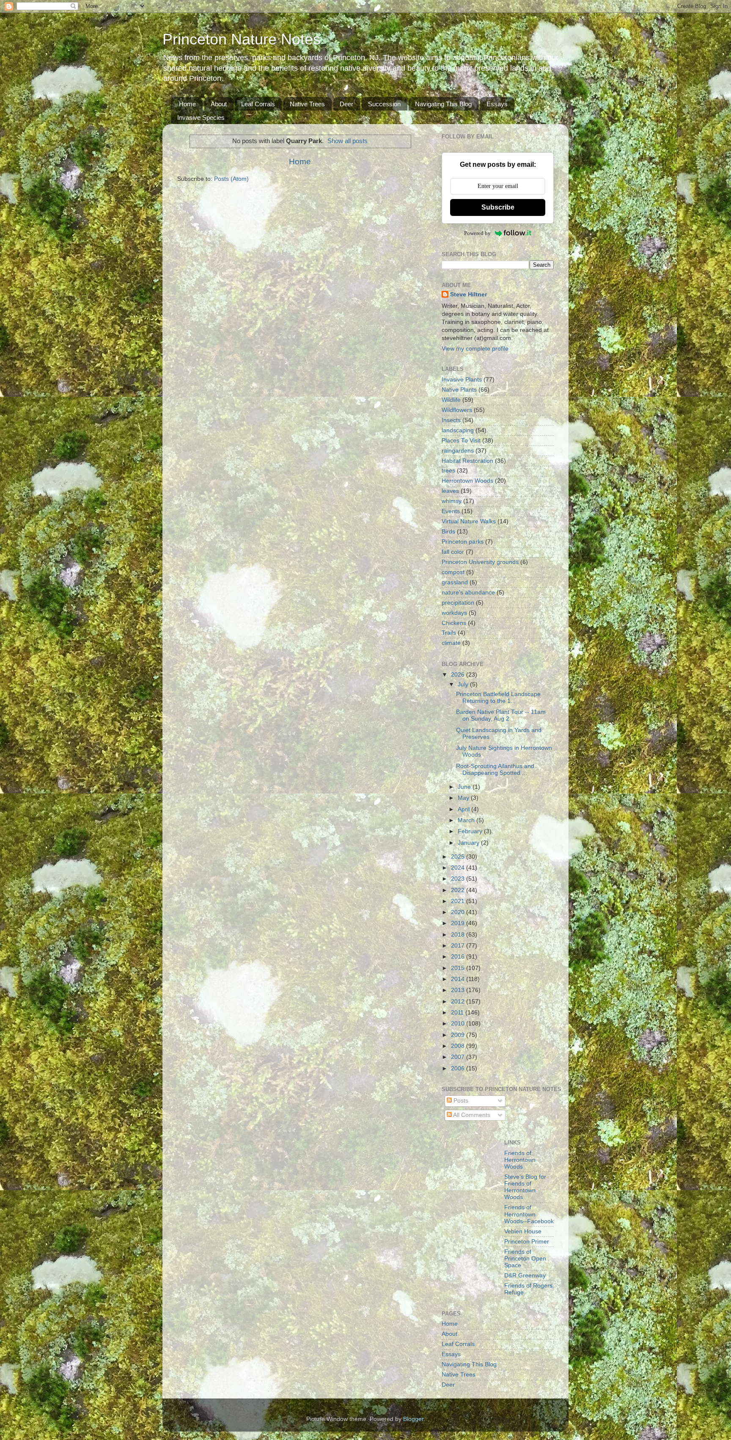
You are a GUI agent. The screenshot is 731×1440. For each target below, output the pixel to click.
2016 (458, 957)
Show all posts (347, 141)
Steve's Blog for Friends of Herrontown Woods (525, 1187)
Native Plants (459, 390)
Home (187, 104)
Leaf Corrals (258, 104)
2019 (458, 923)
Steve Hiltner (468, 294)
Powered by (477, 233)
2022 (458, 890)
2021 (458, 901)
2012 (458, 1001)
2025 (458, 857)
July (464, 684)
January (469, 843)
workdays (454, 613)
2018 (458, 934)
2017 (458, 945)
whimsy (452, 501)
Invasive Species (201, 117)
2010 (458, 1023)
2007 (458, 1057)
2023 (458, 879)
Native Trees (307, 104)
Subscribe (497, 207)
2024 (458, 868)
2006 (458, 1068)
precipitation (458, 603)
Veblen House (522, 1231)
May (464, 798)
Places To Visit (461, 440)
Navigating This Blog (443, 104)
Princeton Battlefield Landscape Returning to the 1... (498, 697)
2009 (458, 1035)
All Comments (471, 1115)
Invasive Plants (462, 379)
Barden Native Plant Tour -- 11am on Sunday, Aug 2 (501, 715)
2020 (458, 912)
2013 (458, 990)
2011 (458, 1012)
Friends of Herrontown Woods (520, 1160)
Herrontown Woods (467, 481)
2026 (458, 675)
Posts (460, 1100)
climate (451, 643)
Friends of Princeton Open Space (525, 1259)
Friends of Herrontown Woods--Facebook (529, 1214)
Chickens (454, 623)
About (219, 104)
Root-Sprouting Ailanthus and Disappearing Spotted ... (495, 769)
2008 (458, 1046)
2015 (458, 968)
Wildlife (451, 400)
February (471, 831)
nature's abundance (468, 592)
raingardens (458, 451)
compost (453, 572)
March (467, 820)
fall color (453, 552)
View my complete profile (475, 348)
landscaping (458, 430)
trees (448, 470)
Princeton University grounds (480, 562)
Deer (346, 104)
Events (451, 511)
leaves (450, 491)
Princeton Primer (526, 1241)
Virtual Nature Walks (469, 521)
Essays (497, 104)
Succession (384, 104)
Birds (448, 531)
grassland (455, 582)
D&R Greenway (525, 1275)
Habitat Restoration (467, 461)
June (465, 787)
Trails (449, 633)
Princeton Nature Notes (241, 39)
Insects (451, 420)
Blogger (413, 1419)
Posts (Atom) (231, 179)
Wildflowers (457, 410)
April (464, 809)
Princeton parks (463, 542)
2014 (458, 979)
